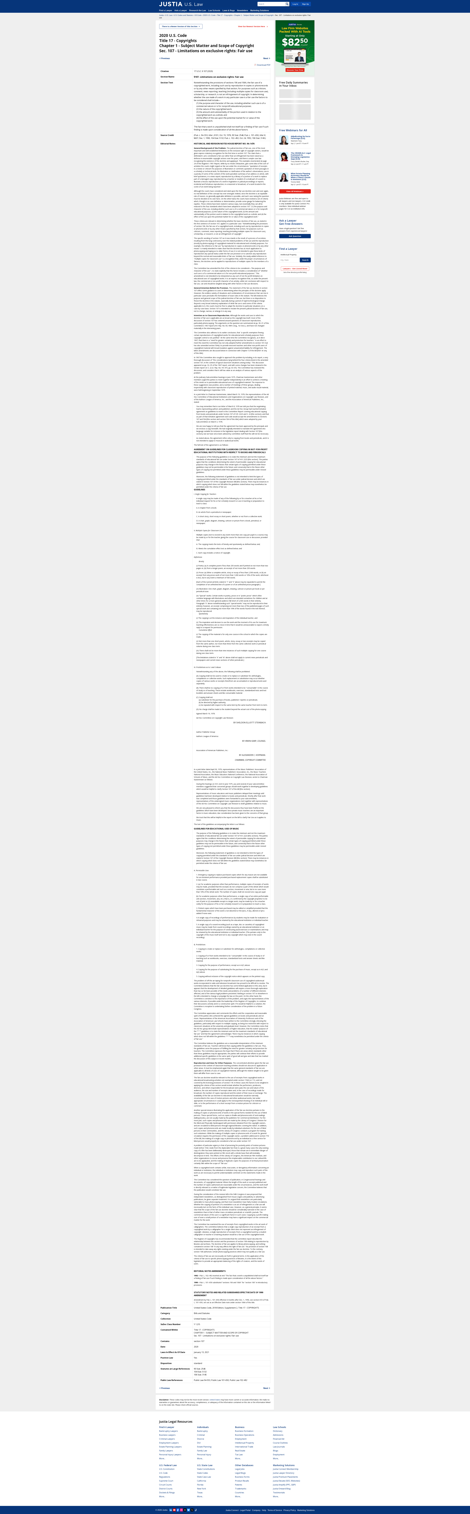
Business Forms (242, 1477)
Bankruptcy (202, 1431)
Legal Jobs (240, 1469)
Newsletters (242, 10)
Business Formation (244, 1431)
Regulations (164, 1477)
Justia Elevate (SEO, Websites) (286, 1480)
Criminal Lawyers (167, 1439)
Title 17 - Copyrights (225, 15)
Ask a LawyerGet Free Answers (291, 222)
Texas (200, 1492)
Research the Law (197, 10)
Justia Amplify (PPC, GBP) (284, 1484)
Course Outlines (280, 1442)
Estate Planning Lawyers (170, 1446)
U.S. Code (163, 1473)
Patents (238, 1484)
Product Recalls (242, 1480)
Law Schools (214, 10)
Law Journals (279, 1446)
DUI (199, 1442)
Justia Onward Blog (282, 1488)
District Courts (165, 1488)
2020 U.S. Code (209, 15)
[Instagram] (181, 1509)
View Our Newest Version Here (251, 26)
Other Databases (244, 1465)
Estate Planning (204, 1446)
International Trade (244, 1446)
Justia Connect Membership (285, 1469)
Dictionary (277, 1431)
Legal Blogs (240, 1473)
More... (162, 1458)
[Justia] (170, 4)
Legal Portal (245, 1510)
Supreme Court (166, 1480)
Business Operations (244, 1435)
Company (256, 1510)
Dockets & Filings (167, 1492)
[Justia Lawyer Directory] (195, 1509)
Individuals (203, 1427)
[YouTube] (174, 1509)
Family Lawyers (166, 1450)
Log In (295, 4)
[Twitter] (192, 1509)
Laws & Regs (229, 10)
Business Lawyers (167, 1435)
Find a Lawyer (165, 10)
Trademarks (240, 1488)
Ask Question (295, 236)
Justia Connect (232, 1510)
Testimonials (279, 1492)
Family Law (202, 1450)
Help (264, 1510)
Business (239, 1427)
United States (215, 1400)
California (201, 1480)
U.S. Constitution (166, 1469)
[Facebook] (177, 1509)
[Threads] (184, 1509)
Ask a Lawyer (180, 10)
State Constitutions (206, 1469)
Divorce (200, 1439)
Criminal (201, 1435)
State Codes (202, 1473)
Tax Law (239, 1454)
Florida (200, 1484)
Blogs (275, 1450)
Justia (161, 15)
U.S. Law (168, 15)
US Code (197, 15)
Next (265, 58)
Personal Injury (204, 1454)
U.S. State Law (204, 1465)
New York (201, 1488)
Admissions (278, 1435)
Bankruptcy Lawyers (168, 1431)
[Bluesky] (188, 1509)
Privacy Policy (289, 1510)
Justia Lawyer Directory (283, 1473)
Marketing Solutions (259, 10)
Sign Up (305, 4)
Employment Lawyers (169, 1442)
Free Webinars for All (293, 130)
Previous (165, 58)
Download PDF (263, 65)
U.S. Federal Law (168, 1465)
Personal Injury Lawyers (170, 1454)
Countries (239, 1492)
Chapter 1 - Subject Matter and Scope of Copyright (253, 15)
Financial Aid (278, 1439)
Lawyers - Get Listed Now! (295, 268)
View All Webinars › (295, 191)
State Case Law (204, 1477)
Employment (241, 1439)
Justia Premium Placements (285, 1477)
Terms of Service (275, 1510)
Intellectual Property (244, 1442)
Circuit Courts (165, 1484)
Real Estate (240, 1450)
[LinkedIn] (170, 1509)
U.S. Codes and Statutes (183, 15)
